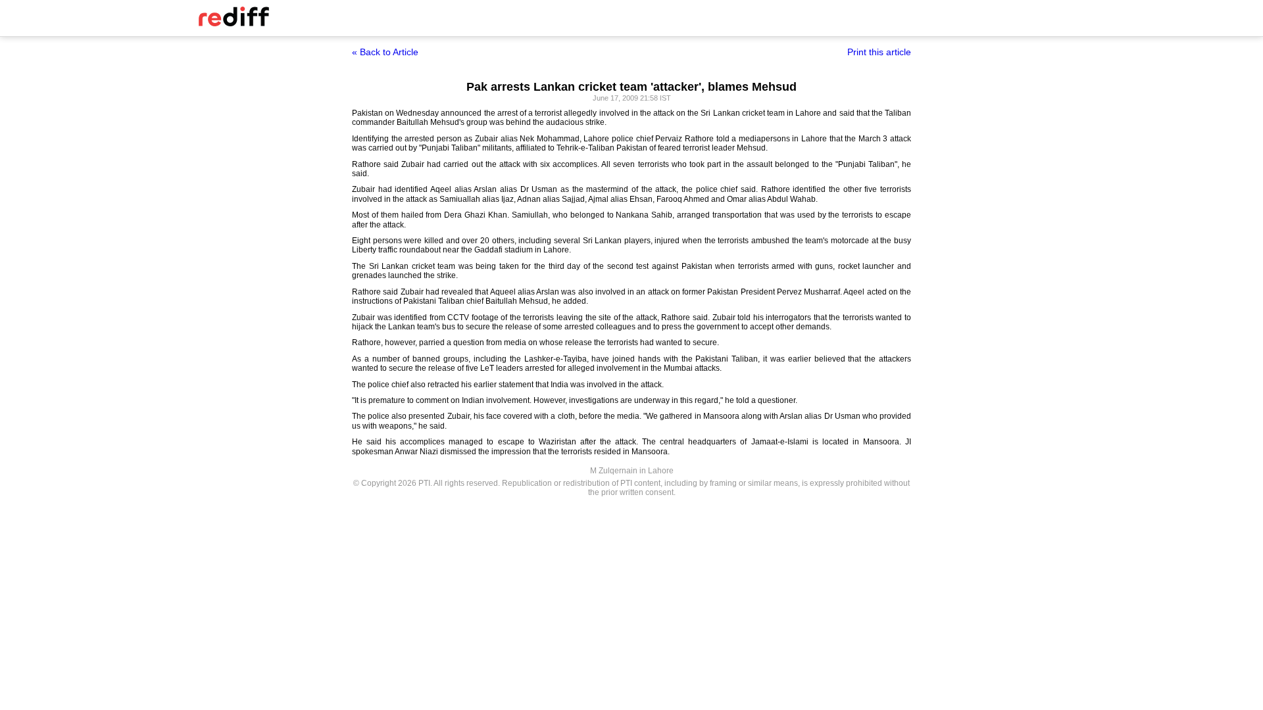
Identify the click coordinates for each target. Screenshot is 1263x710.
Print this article (879, 52)
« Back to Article (385, 52)
